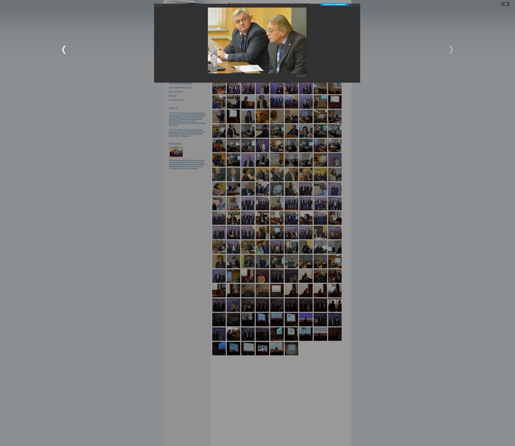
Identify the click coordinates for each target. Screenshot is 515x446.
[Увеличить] (355, 5)
